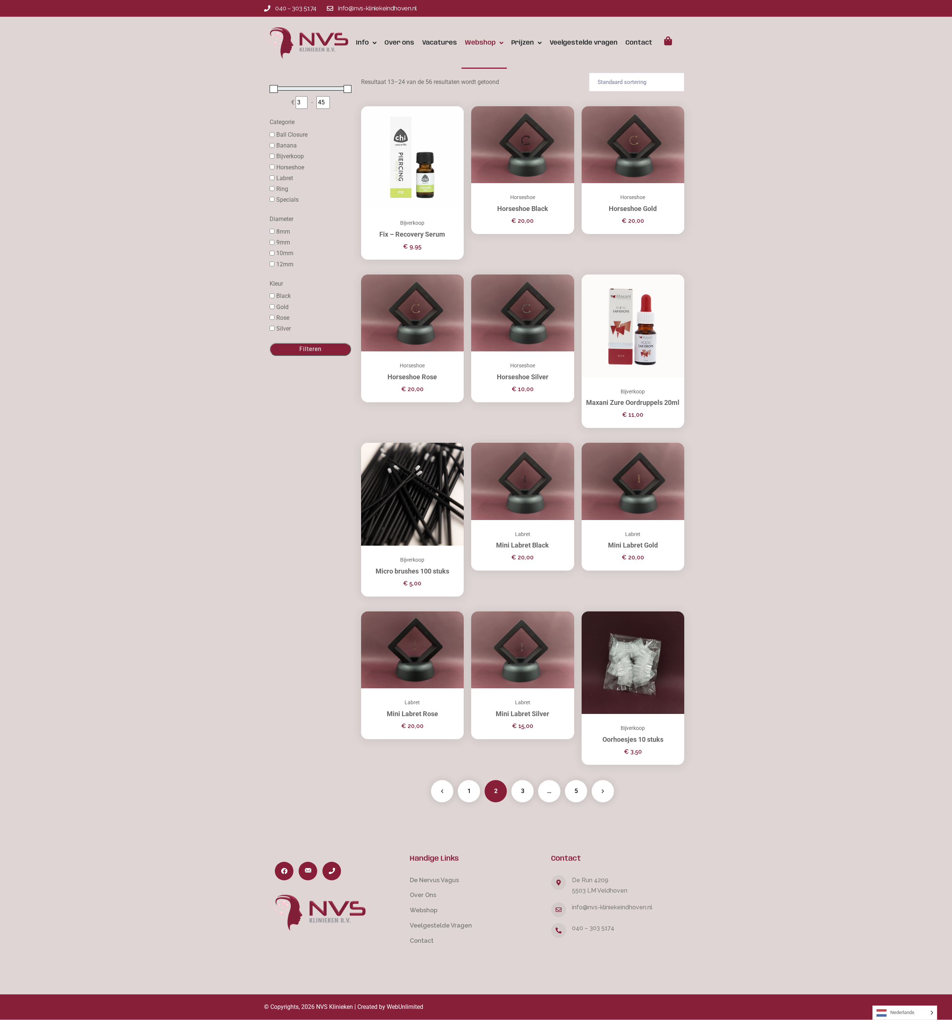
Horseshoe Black (522, 208)
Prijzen (522, 42)
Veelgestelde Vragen (441, 925)
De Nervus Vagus (434, 880)
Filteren (310, 349)
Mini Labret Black (522, 545)
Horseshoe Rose (412, 377)
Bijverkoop (412, 223)
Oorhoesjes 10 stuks (632, 739)
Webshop (480, 42)
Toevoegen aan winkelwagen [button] (448, 106)
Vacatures (439, 42)
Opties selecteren (559, 442)
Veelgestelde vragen (584, 42)
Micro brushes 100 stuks (412, 571)
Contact (638, 42)
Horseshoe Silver (523, 377)
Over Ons (423, 895)
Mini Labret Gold (633, 545)
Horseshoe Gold (633, 208)
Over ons (399, 42)
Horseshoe (522, 197)
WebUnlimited (405, 1006)
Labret (522, 534)
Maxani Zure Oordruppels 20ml (632, 402)
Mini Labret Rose (412, 714)
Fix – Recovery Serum (412, 234)
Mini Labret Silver (522, 714)
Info (362, 42)
